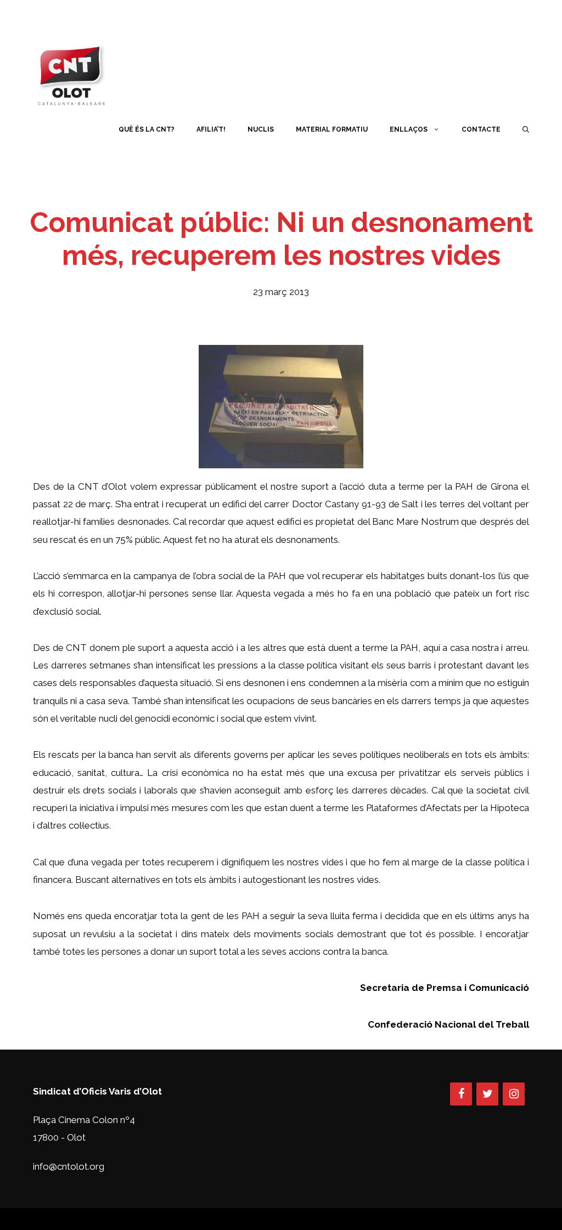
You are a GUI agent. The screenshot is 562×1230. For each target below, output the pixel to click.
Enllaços (409, 129)
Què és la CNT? (147, 129)
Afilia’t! (211, 129)
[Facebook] (461, 1094)
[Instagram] (514, 1094)
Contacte (481, 129)
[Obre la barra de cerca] (526, 129)
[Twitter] (487, 1094)
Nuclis (261, 129)
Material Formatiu (332, 129)
